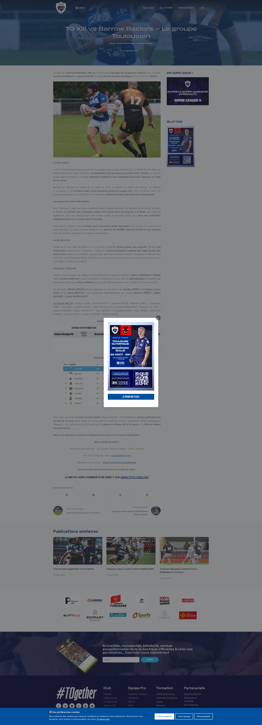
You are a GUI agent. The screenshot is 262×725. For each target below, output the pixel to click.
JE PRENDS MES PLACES (131, 396)
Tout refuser (184, 716)
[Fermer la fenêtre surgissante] (158, 318)
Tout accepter (164, 716)
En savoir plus (103, 719)
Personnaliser (203, 716)
